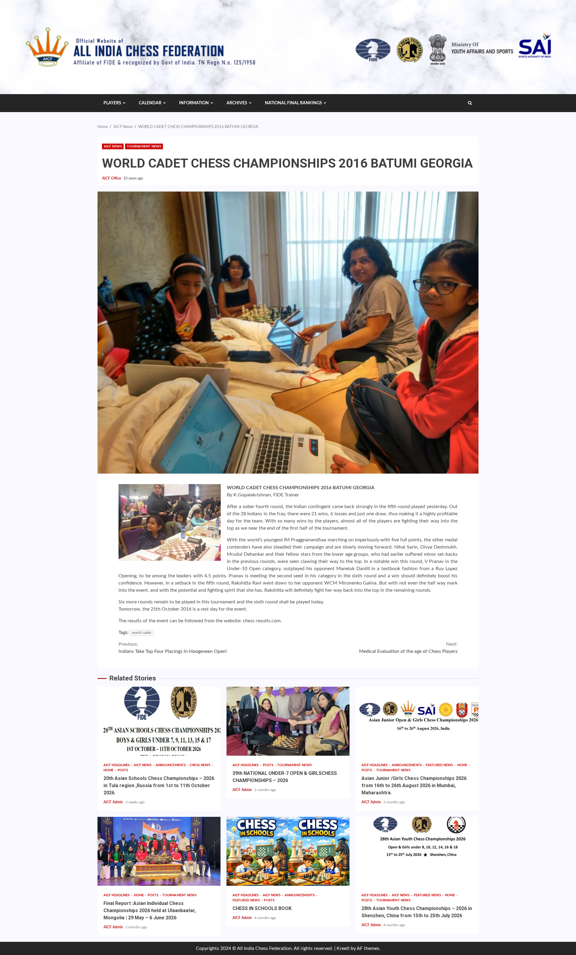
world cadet (142, 633)
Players (112, 103)
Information (194, 103)
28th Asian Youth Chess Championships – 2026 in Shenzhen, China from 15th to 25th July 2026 (417, 851)
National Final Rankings (293, 103)
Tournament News (144, 146)
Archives (236, 103)
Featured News (440, 765)
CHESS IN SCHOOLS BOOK (288, 851)
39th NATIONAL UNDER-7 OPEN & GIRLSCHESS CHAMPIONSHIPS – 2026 (288, 721)
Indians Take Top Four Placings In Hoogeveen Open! (172, 648)
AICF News (113, 146)
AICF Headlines (117, 765)
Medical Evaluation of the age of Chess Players (408, 648)
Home (109, 770)
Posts (123, 770)
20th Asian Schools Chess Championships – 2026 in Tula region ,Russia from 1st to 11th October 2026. (159, 721)
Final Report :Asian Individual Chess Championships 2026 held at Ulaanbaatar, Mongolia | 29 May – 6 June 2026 (159, 851)
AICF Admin (114, 802)
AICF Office (112, 178)
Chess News (200, 765)
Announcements (171, 765)
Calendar (150, 103)
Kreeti (343, 948)
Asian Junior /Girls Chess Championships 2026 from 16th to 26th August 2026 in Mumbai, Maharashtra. (417, 721)
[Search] (470, 103)
